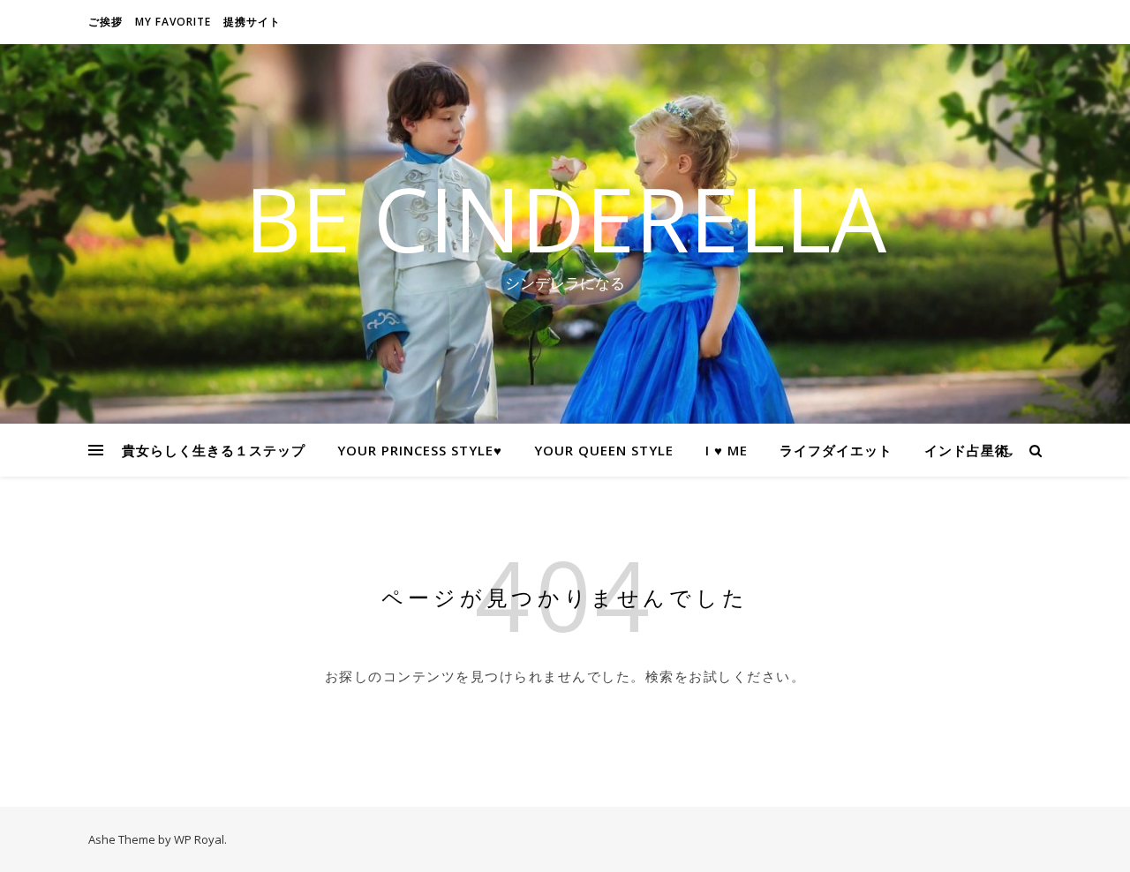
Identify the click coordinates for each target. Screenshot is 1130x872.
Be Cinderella (565, 218)
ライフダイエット (836, 450)
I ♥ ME (726, 450)
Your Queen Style (604, 450)
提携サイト (252, 21)
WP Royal (199, 839)
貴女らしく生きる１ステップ (213, 450)
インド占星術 (966, 450)
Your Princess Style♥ (419, 450)
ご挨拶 (105, 21)
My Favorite (173, 21)
